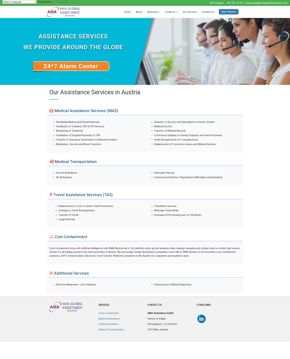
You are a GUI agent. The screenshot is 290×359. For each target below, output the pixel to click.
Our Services (190, 11)
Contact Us (208, 11)
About (139, 11)
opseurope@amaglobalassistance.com (266, 3)
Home (127, 11)
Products (170, 11)
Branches (153, 11)
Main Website (229, 11)
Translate (63, 1)
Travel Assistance (108, 324)
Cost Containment (109, 313)
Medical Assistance (109, 318)
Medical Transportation (111, 329)
